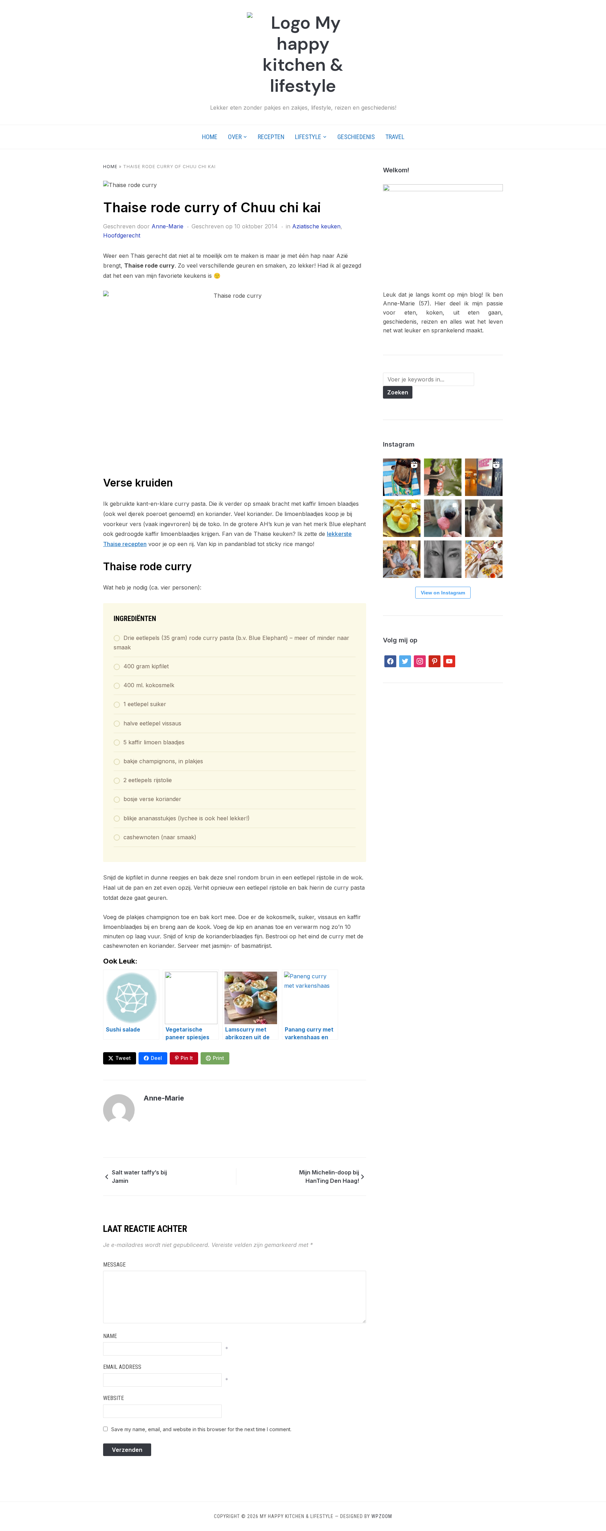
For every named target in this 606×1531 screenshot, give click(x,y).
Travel (394, 136)
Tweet (123, 1058)
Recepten (271, 136)
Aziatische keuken (316, 226)
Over (235, 136)
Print (218, 1058)
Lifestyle (308, 136)
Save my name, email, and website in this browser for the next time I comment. (201, 1429)
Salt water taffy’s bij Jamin (139, 1176)
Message (114, 1264)
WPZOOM (381, 1516)
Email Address (122, 1367)
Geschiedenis (356, 136)
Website (113, 1398)
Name (110, 1336)
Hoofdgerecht (121, 235)
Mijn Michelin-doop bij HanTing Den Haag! (329, 1176)
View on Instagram (443, 592)
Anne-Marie (167, 226)
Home (209, 136)
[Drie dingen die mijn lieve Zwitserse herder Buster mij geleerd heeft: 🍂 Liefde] (484, 518)
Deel (156, 1058)
